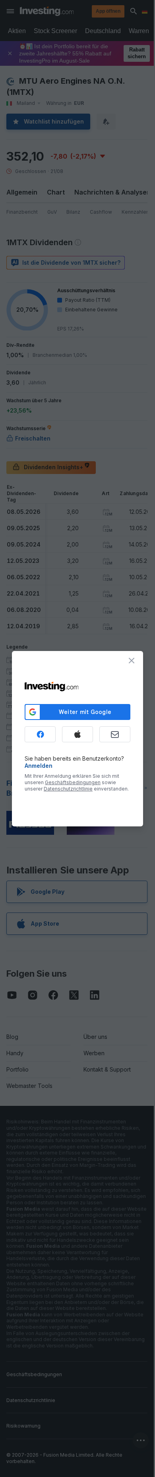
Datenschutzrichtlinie (68, 789)
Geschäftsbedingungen (73, 782)
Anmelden (38, 765)
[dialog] (77, 738)
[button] (94, 11)
